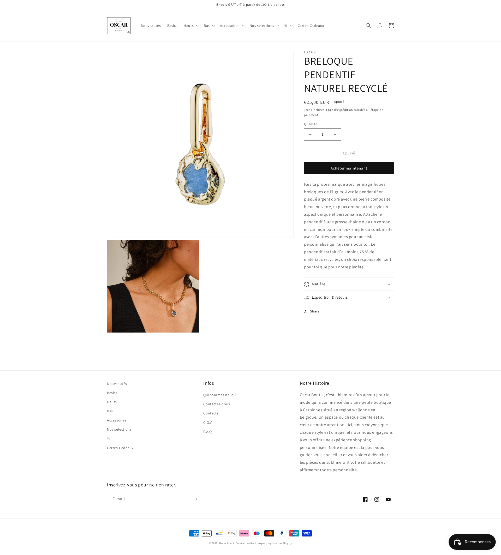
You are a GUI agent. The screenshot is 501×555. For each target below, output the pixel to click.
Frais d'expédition (339, 110)
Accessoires (117, 420)
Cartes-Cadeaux (120, 447)
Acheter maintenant (349, 168)
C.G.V (207, 422)
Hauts (112, 402)
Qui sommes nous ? (219, 395)
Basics (112, 392)
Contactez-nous (216, 404)
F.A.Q (207, 431)
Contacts (210, 413)
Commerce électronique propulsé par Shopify (264, 543)
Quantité (310, 124)
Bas (110, 411)
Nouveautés (117, 383)
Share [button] (315, 311)
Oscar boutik (227, 543)
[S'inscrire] (195, 499)
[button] (191, 25)
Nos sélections (119, 429)
